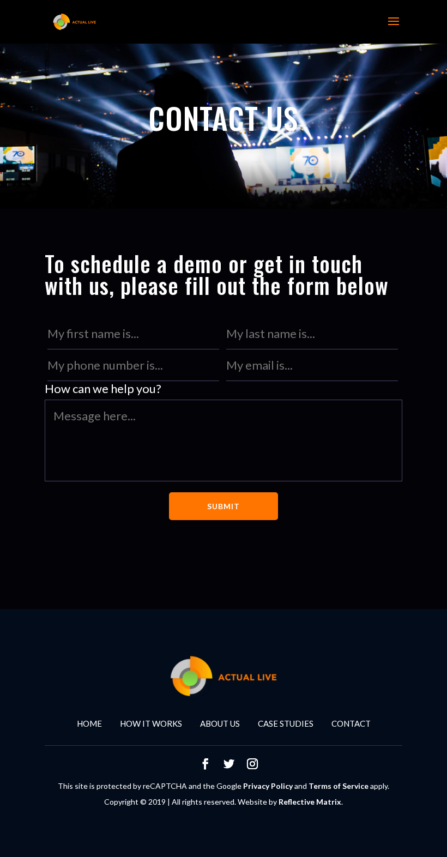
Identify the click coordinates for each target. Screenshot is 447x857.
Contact (351, 723)
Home (89, 723)
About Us (220, 723)
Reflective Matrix (310, 801)
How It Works (151, 723)
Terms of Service (339, 785)
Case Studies (285, 723)
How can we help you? (103, 388)
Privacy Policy (268, 785)
